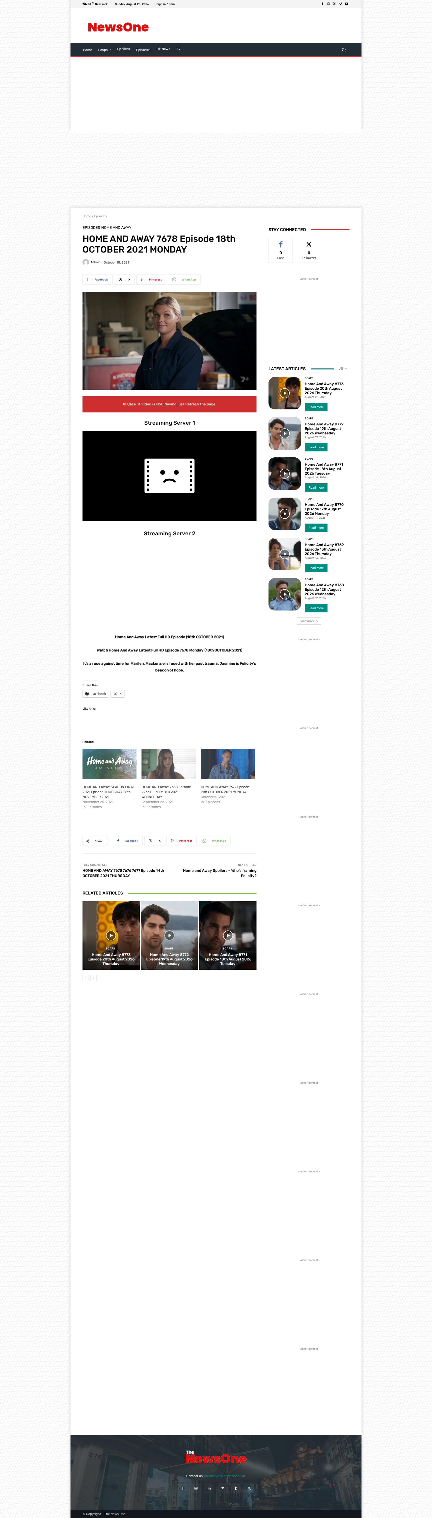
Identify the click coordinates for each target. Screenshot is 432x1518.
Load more (307, 621)
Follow (309, 242)
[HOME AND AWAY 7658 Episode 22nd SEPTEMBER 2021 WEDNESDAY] (169, 764)
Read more (316, 407)
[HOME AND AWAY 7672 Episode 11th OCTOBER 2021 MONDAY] (228, 764)
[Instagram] (329, 4)
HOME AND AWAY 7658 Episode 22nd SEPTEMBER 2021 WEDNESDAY (166, 792)
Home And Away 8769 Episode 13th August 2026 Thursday (324, 549)
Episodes (100, 216)
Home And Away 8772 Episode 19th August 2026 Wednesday (169, 959)
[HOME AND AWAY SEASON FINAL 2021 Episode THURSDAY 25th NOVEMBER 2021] (109, 764)
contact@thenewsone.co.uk (225, 1476)
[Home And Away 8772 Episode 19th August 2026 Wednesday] (169, 935)
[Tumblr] (236, 1488)
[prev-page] (85, 978)
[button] (344, 49)
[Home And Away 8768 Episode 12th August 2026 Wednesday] (284, 594)
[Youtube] (347, 4)
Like (281, 242)
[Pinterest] (223, 1488)
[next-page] (93, 978)
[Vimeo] (341, 4)
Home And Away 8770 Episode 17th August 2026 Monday (324, 509)
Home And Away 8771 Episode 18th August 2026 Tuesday (228, 959)
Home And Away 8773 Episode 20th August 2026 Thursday (111, 959)
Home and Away (116, 228)
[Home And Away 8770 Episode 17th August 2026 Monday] (284, 514)
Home (86, 216)
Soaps (110, 948)
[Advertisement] (257, 25)
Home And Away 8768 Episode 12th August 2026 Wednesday (324, 589)
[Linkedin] (209, 1488)
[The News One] (118, 25)
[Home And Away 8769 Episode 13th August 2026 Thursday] (284, 554)
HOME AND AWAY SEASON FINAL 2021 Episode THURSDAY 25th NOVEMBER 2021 (108, 792)
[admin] (86, 262)
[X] (335, 4)
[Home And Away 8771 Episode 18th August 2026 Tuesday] (227, 935)
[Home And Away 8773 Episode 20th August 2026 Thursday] (111, 935)
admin (95, 262)
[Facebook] (323, 4)
